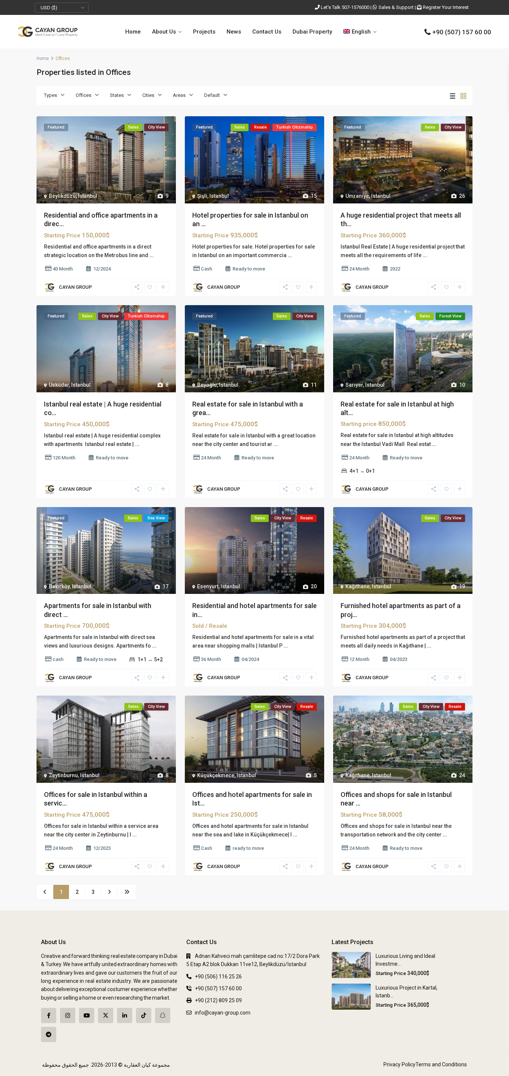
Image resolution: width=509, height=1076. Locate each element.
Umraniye (357, 196)
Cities (148, 95)
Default (212, 95)
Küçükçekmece (215, 775)
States (117, 95)
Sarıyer (354, 385)
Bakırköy (59, 586)
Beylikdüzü (62, 196)
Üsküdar (59, 385)
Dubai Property (312, 31)
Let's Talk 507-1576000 (345, 7)
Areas (179, 95)
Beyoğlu (207, 385)
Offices (83, 95)
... (151, 255)
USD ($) (49, 7)
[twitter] (105, 1015)
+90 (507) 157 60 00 (461, 32)
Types (50, 95)
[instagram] (67, 1015)
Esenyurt (207, 586)
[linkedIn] (124, 1015)
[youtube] (86, 1015)
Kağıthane (357, 586)
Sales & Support (396, 7)
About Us (164, 31)
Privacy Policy (399, 1064)
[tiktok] (143, 1015)
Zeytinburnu (63, 775)
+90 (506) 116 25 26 (218, 977)
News (234, 31)
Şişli (202, 196)
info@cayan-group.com (222, 1013)
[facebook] (48, 1015)
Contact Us (266, 31)
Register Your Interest (446, 7)
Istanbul (87, 196)
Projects (204, 31)
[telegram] (48, 1034)
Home (133, 31)
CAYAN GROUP (75, 287)
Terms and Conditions (441, 1064)
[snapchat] (162, 1015)
